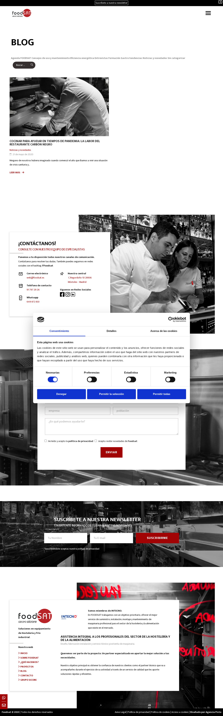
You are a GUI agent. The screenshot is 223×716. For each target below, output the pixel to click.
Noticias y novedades (155, 58)
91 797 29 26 (33, 290)
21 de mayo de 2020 (23, 154)
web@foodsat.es (35, 278)
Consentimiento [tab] (59, 330)
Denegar (61, 393)
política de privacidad (80, 441)
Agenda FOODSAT (21, 58)
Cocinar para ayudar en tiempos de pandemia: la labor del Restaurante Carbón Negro (55, 143)
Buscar (29, 65)
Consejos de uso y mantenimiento (51, 58)
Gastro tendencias (131, 58)
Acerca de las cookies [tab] (163, 330)
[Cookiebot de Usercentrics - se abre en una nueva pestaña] (171, 319)
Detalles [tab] (112, 330)
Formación (114, 58)
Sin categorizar (176, 58)
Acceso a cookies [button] (180, 712)
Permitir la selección (111, 393)
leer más (15, 172)
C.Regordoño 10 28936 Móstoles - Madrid (80, 280)
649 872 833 (33, 302)
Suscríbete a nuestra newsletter (111, 3)
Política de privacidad (138, 712)
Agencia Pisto (213, 712)
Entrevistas (101, 58)
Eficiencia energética (82, 58)
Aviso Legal (120, 712)
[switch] (92, 379)
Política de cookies (160, 712)
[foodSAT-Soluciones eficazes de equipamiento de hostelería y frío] (21, 13)
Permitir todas (161, 393)
